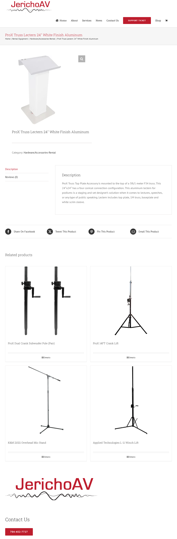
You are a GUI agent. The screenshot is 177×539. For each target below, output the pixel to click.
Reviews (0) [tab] (11, 177)
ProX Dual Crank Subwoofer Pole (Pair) (31, 343)
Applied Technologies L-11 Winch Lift (115, 442)
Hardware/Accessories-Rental (40, 152)
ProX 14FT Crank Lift (105, 343)
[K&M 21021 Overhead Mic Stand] (46, 400)
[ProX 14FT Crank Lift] (131, 300)
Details (47, 357)
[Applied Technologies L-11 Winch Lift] (131, 400)
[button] (81, 58)
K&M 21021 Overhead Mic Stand (27, 442)
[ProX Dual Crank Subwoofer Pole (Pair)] (46, 300)
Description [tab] (11, 169)
